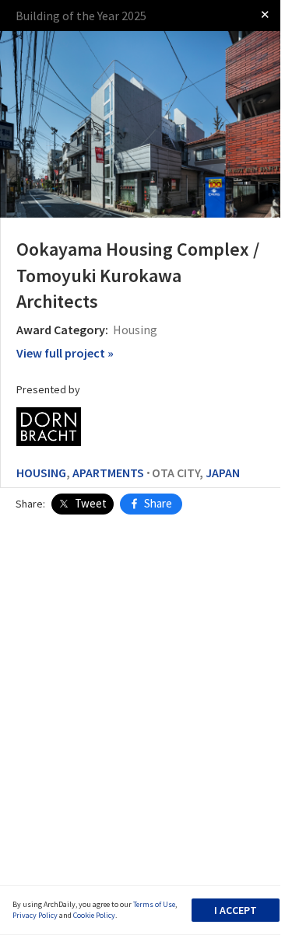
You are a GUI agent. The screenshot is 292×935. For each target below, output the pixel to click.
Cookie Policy (94, 915)
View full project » (65, 353)
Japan (223, 472)
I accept (235, 910)
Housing (41, 472)
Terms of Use (154, 904)
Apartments (108, 472)
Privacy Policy (35, 915)
